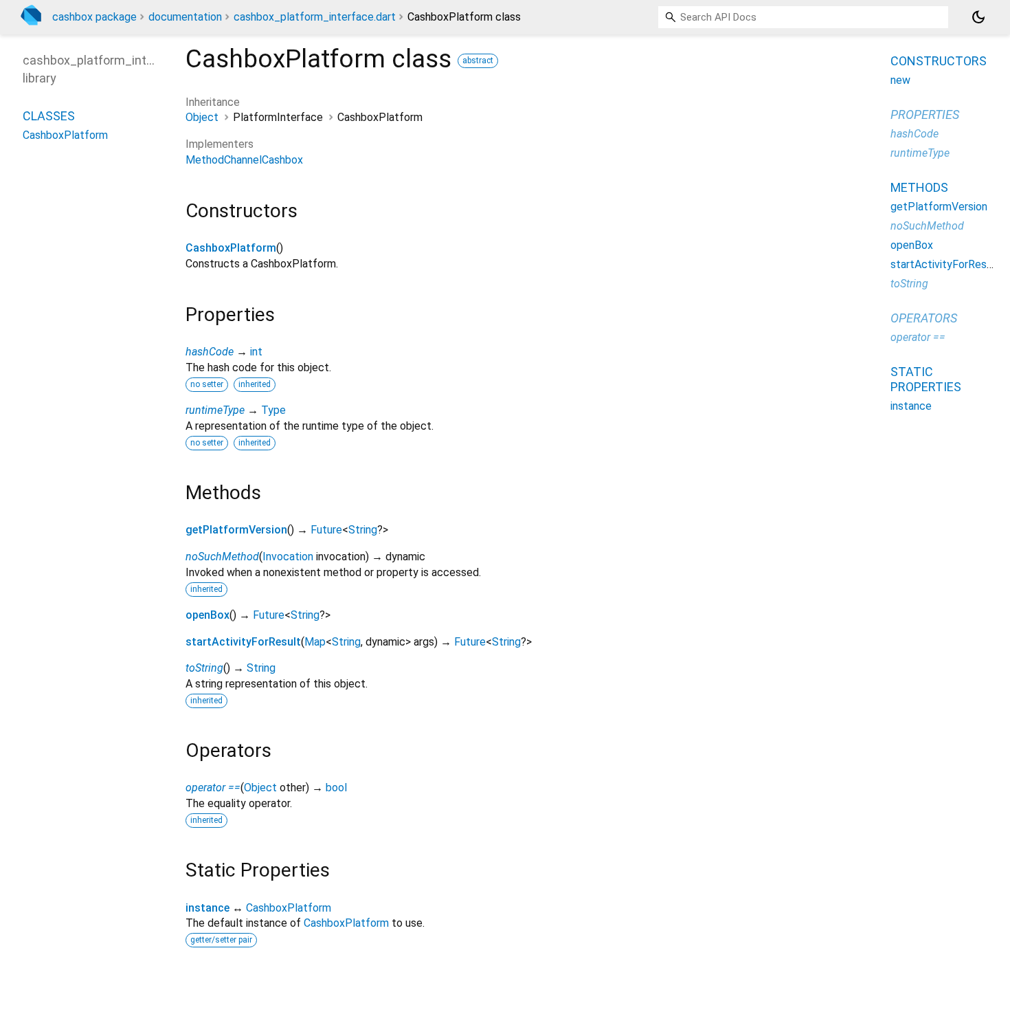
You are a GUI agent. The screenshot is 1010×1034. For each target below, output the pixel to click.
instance (207, 907)
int (256, 351)
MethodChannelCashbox (244, 159)
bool (336, 787)
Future (326, 529)
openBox (207, 615)
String (362, 529)
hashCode (210, 351)
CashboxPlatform (231, 247)
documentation (185, 16)
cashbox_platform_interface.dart (315, 16)
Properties (924, 114)
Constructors (938, 61)
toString (204, 667)
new (900, 80)
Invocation (287, 556)
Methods (919, 187)
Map (315, 641)
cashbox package (94, 16)
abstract (477, 60)
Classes (49, 115)
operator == (213, 787)
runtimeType (215, 410)
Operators (923, 318)
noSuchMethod (222, 556)
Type (273, 410)
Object (202, 117)
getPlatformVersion (236, 529)
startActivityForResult (243, 641)
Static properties (925, 379)
